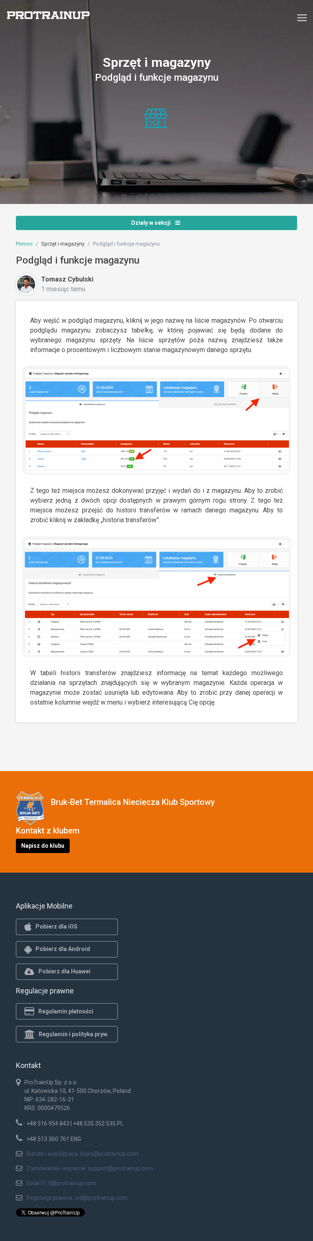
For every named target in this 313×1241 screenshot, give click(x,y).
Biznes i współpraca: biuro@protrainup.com (82, 1153)
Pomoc (24, 244)
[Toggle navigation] (302, 17)
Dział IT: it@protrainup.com (61, 1183)
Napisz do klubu (42, 845)
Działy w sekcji (151, 222)
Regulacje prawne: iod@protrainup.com (77, 1197)
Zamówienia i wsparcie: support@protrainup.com (89, 1168)
